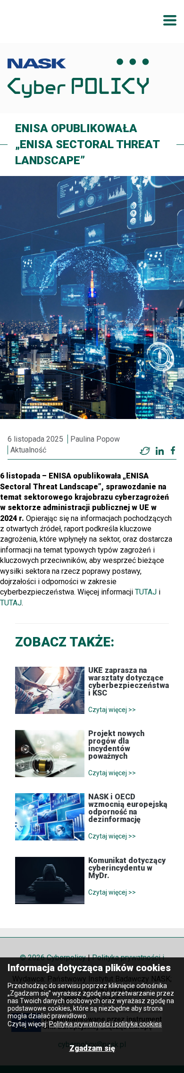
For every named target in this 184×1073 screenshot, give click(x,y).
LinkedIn (159, 450)
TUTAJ (146, 591)
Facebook (172, 450)
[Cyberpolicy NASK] (78, 78)
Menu (169, 20)
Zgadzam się (92, 1048)
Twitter (145, 450)
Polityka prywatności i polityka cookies (105, 1024)
